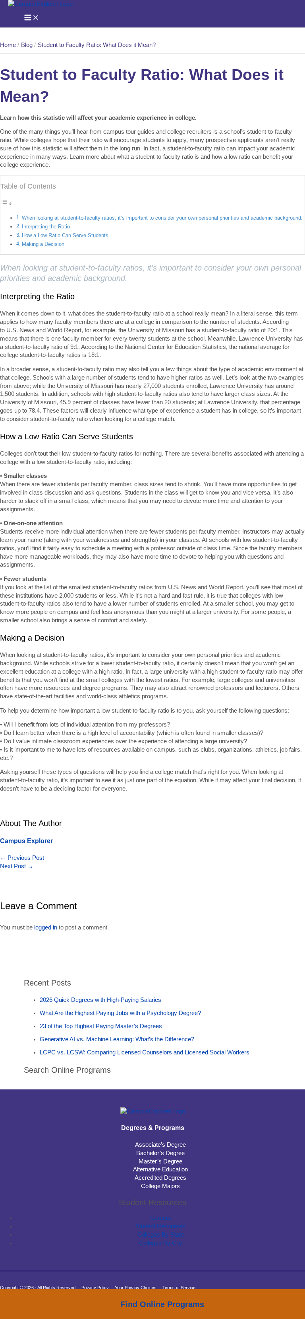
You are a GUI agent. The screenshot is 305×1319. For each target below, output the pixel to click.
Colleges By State (160, 1234)
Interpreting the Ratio (46, 227)
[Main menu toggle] (32, 18)
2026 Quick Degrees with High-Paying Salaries (100, 1000)
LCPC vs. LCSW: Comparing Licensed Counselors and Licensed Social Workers (144, 1052)
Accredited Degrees (160, 1178)
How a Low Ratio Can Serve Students (65, 235)
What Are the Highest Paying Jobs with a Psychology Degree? (120, 1013)
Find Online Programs (162, 1304)
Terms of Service (178, 1287)
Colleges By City (160, 1243)
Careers (160, 1218)
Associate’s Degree (160, 1145)
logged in (45, 927)
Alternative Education (160, 1169)
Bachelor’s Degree (160, 1153)
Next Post (16, 866)
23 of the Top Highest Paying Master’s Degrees (101, 1026)
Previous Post (22, 858)
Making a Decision (43, 244)
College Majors (160, 1186)
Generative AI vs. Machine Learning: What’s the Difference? (117, 1039)
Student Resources (160, 1226)
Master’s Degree (160, 1161)
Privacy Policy (95, 1287)
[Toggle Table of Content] (6, 204)
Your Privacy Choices (135, 1287)
